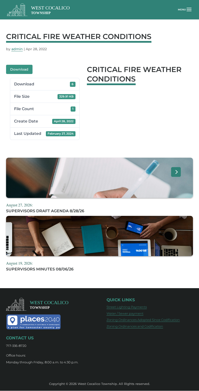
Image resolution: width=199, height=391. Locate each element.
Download (19, 69)
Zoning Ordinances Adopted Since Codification (143, 320)
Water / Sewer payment (125, 313)
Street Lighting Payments (127, 307)
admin (17, 49)
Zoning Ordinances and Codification (135, 326)
